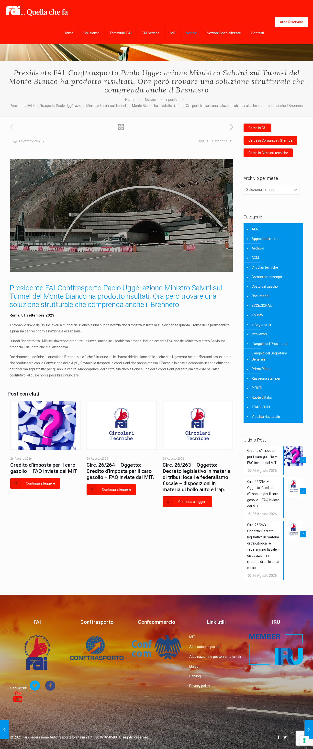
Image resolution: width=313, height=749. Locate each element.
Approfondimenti (265, 239)
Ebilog (194, 666)
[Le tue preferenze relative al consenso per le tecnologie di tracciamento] (304, 740)
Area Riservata (291, 22)
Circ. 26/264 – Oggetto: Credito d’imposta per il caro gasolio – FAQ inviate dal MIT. (120, 471)
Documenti (260, 296)
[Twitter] (285, 737)
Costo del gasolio (265, 286)
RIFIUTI (257, 388)
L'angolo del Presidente (270, 344)
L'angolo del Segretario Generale (269, 356)
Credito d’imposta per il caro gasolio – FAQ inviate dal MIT (43, 468)
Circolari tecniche (265, 267)
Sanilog (195, 676)
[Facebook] (278, 737)
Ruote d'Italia (262, 397)
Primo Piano (261, 369)
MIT (192, 637)
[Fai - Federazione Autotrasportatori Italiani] (37, 11)
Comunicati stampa (267, 277)
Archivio (258, 248)
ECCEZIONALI (262, 305)
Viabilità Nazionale (266, 417)
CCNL (256, 258)
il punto (171, 100)
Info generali (261, 325)
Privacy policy (199, 686)
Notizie (150, 100)
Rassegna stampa (266, 378)
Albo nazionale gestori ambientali (215, 656)
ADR (255, 229)
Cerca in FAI (257, 128)
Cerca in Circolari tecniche (268, 153)
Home (129, 100)
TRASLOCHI (261, 407)
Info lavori (259, 334)
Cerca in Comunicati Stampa (270, 140)
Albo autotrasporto (204, 647)
